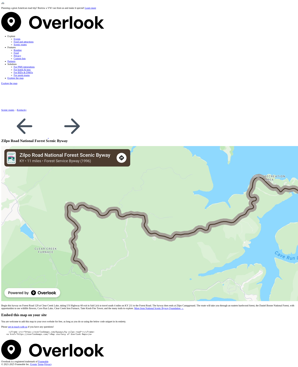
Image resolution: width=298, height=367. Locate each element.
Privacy (17, 55)
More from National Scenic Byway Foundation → (159, 308)
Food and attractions (24, 41)
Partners (11, 61)
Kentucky (22, 110)
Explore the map (15, 78)
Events (17, 39)
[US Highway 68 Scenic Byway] (25, 137)
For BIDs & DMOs (23, 72)
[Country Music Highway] (72, 137)
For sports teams (22, 75)
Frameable (43, 361)
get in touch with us (17, 326)
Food (16, 53)
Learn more (90, 8)
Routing (18, 50)
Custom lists (20, 58)
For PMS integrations (24, 67)
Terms (41, 364)
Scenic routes (20, 44)
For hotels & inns (22, 69)
